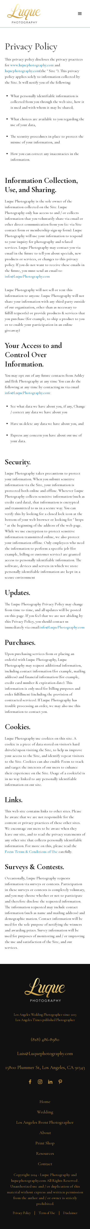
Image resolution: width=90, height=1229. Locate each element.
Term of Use (47, 1213)
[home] (23, 13)
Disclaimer (70, 1213)
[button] (80, 13)
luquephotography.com (22, 70)
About (45, 1132)
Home (45, 1101)
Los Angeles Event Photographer (45, 1122)
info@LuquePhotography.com (27, 276)
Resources (45, 1153)
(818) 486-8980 (45, 1039)
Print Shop (45, 1143)
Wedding (45, 1112)
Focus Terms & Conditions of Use (31, 851)
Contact (45, 1163)
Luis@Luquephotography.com (45, 1053)
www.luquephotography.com (32, 65)
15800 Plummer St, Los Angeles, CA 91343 (45, 1067)
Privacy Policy (22, 1213)
